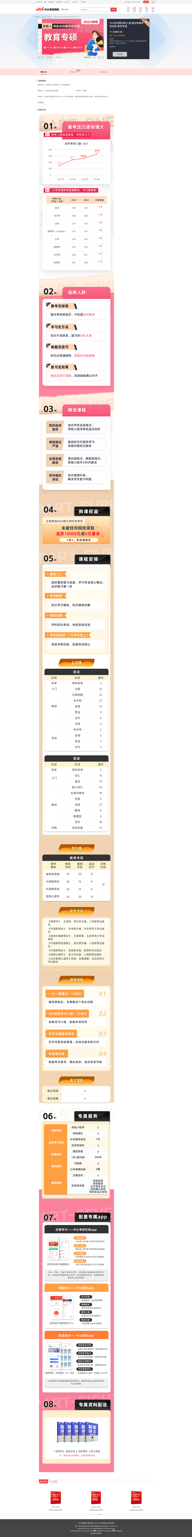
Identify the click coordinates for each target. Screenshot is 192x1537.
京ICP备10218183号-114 (77, 1531)
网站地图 (111, 1523)
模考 (45, 2)
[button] (89, 1514)
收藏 (51, 57)
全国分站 (74, 2)
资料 (153, 11)
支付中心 (66, 2)
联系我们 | (91, 1523)
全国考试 (83, 2)
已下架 (120, 54)
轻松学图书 (51, 2)
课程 (128, 11)
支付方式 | (98, 1523)
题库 (140, 11)
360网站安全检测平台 (96, 1533)
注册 (153, 2)
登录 (146, 2)
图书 (146, 11)
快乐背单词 (59, 2)
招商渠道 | (104, 1523)
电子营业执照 (118, 1531)
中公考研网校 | (82, 1523)
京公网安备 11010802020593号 (104, 1531)
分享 (60, 57)
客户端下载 (39, 2)
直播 (134, 11)
